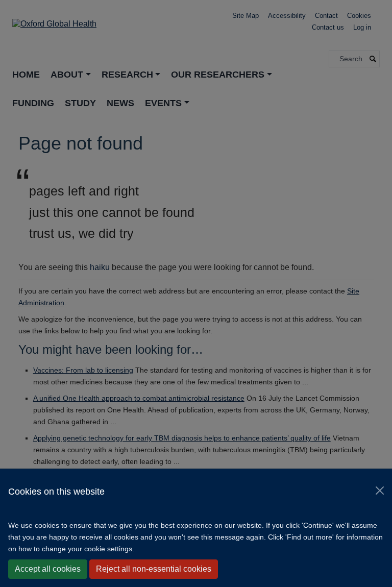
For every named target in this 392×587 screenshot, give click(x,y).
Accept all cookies (48, 569)
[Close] (380, 490)
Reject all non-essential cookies (153, 569)
